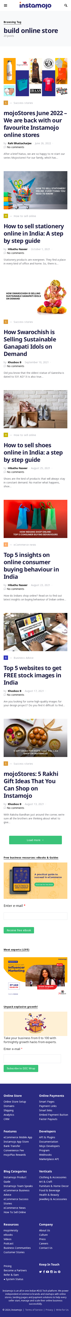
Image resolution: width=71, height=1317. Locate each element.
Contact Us (45, 1248)
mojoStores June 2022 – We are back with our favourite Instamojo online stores (35, 124)
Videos (7, 1239)
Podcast (8, 1243)
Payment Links (48, 1106)
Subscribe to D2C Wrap (21, 1068)
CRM (6, 1119)
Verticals (45, 1171)
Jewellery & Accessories (53, 1199)
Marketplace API (49, 1159)
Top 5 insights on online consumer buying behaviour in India (31, 565)
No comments (15, 147)
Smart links (45, 1110)
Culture (43, 1234)
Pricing (7, 1266)
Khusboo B (14, 362)
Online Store (13, 1096)
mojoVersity (11, 1230)
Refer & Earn (11, 1274)
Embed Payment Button (53, 1114)
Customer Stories (14, 1252)
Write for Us (62, 1309)
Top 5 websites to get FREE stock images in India (32, 675)
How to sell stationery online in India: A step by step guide (34, 233)
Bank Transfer (12, 1146)
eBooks (8, 1234)
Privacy (49, 1309)
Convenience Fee (14, 1150)
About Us (44, 1230)
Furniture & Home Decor (54, 1186)
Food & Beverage (49, 1190)
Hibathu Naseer (17, 249)
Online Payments (51, 1096)
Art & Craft (45, 1181)
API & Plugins (47, 1137)
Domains (9, 1106)
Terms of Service (34, 1309)
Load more (33, 840)
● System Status (13, 1279)
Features (10, 1131)
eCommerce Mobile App (18, 1137)
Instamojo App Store (16, 1141)
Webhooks (45, 1154)
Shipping (8, 1110)
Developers (47, 1131)
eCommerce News (15, 1208)
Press (42, 1239)
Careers (43, 1243)
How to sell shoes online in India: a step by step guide (33, 452)
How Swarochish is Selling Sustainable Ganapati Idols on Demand (30, 343)
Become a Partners (15, 1270)
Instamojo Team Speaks (18, 1186)
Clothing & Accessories (52, 1177)
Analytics (9, 1114)
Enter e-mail (14, 905)
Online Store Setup (15, 1101)
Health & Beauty (49, 1194)
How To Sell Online (15, 1212)
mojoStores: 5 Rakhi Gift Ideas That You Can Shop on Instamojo (31, 784)
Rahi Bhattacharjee (19, 143)
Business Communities (17, 1248)
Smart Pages (46, 1101)
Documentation (48, 1141)
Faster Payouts (48, 1119)
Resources (11, 1224)
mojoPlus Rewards (15, 1154)
